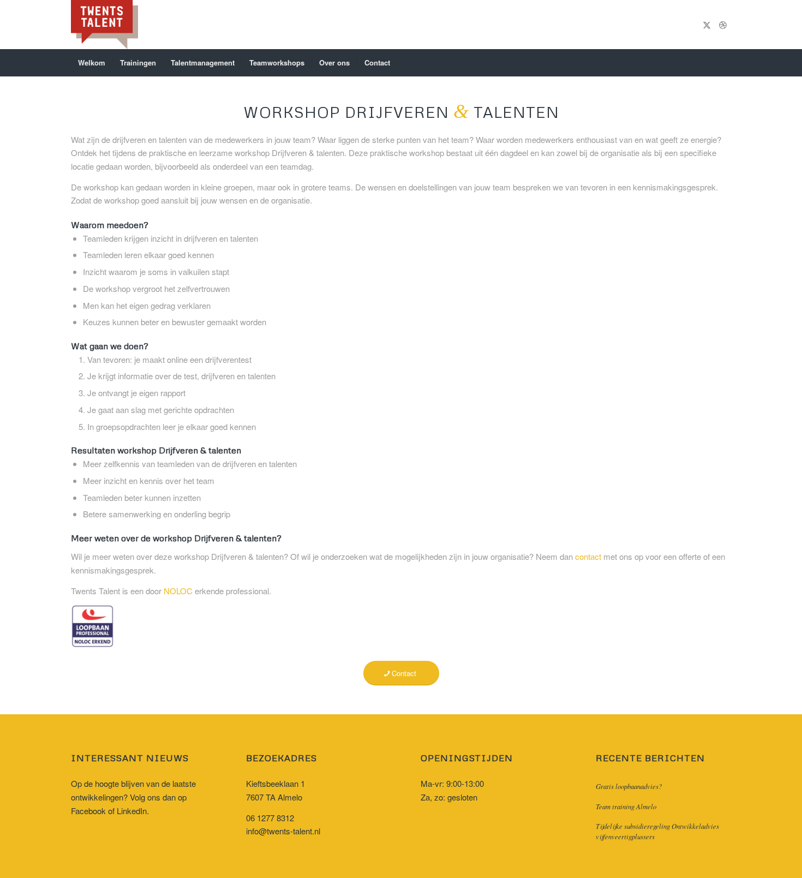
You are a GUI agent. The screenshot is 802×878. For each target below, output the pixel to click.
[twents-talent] (104, 24)
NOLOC (178, 590)
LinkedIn (132, 810)
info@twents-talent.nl (283, 831)
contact (588, 556)
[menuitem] (91, 62)
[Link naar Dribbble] (723, 24)
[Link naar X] (706, 24)
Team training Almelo (626, 806)
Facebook (88, 810)
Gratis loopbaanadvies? (629, 786)
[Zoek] (724, 62)
